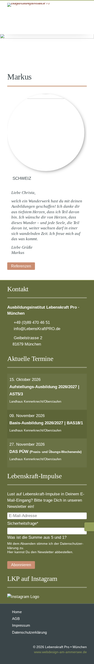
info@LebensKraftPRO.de (37, 328)
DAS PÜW (45, 451)
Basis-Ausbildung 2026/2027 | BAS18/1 (46, 422)
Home (17, 612)
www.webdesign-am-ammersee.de (60, 652)
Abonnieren (21, 565)
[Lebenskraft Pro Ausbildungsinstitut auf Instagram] (23, 596)
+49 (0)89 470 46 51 (32, 322)
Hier (10, 552)
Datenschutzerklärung (29, 632)
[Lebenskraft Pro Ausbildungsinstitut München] (31, 2)
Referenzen (21, 266)
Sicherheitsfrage (22, 523)
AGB (16, 619)
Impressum (21, 625)
